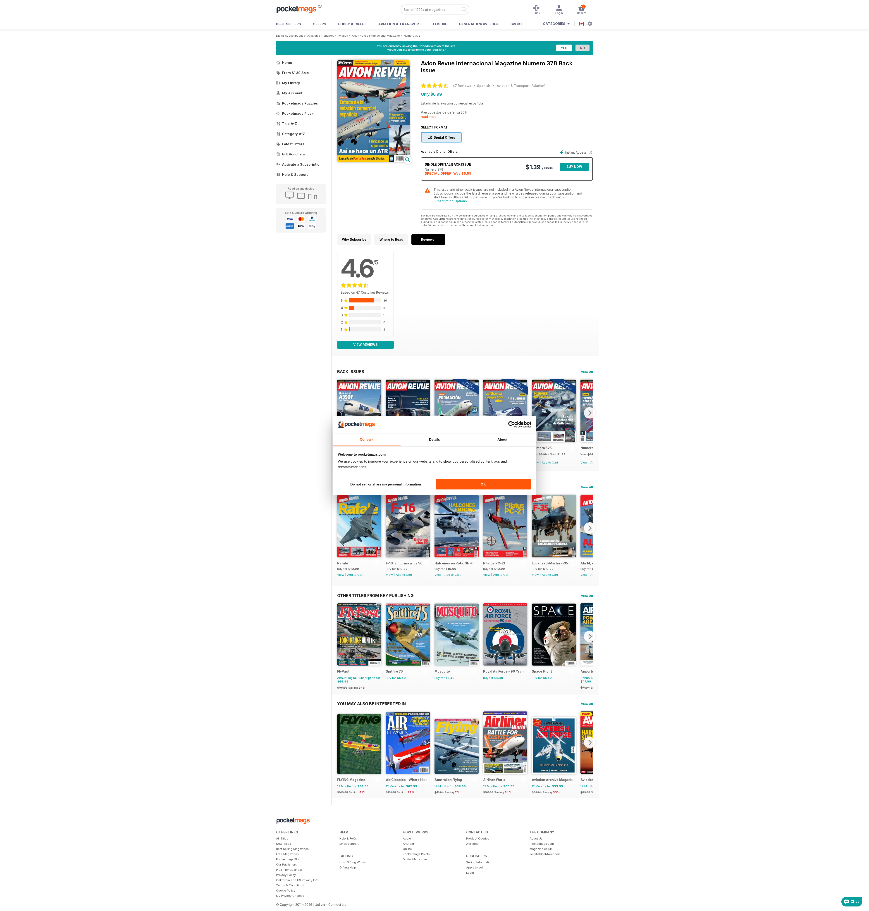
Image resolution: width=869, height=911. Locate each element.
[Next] (589, 413)
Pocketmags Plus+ (298, 113)
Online (407, 849)
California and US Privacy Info (297, 880)
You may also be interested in (371, 703)
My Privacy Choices (290, 895)
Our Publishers (286, 864)
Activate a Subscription (302, 164)
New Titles (283, 843)
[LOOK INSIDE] (373, 161)
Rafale (342, 563)
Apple (407, 838)
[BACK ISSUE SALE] (554, 441)
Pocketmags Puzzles (300, 103)
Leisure (440, 24)
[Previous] (340, 413)
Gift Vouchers (293, 154)
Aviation (343, 35)
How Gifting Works (352, 862)
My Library (291, 83)
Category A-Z (293, 134)
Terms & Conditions (290, 885)
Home (287, 62)
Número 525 (542, 448)
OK (483, 484)
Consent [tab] (366, 439)
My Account (292, 93)
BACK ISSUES (350, 371)
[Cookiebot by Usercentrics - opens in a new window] (511, 424)
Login (470, 872)
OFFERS (319, 24)
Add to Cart (550, 462)
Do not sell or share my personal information (385, 484)
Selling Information (479, 862)
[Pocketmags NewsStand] (298, 9)
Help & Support (295, 174)
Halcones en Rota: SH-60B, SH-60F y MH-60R (455, 563)
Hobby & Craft (352, 24)
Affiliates (472, 843)
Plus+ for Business (289, 869)
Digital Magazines (415, 859)
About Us (536, 838)
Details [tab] (434, 439)
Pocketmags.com (542, 843)
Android (408, 843)
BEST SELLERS (288, 24)
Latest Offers (293, 144)
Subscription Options (450, 201)
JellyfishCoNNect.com (545, 854)
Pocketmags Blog (288, 859)
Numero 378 (412, 35)
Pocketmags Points (416, 854)
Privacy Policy (286, 875)
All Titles (282, 838)
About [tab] (502, 439)
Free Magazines (287, 854)
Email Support (349, 843)
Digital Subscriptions (289, 35)
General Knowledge (479, 24)
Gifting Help (347, 867)
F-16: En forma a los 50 (404, 563)
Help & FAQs (348, 838)
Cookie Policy (285, 890)
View (583, 462)
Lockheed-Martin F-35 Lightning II (553, 563)
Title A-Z (289, 123)
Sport (517, 24)
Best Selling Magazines (292, 849)
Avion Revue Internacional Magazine (376, 35)
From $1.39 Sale (295, 73)
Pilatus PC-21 (494, 563)
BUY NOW (574, 167)
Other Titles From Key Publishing (375, 595)
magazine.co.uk (541, 849)
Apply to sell (474, 867)
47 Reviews (462, 86)
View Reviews (365, 345)
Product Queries (477, 838)
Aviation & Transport (399, 24)
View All (587, 371)
